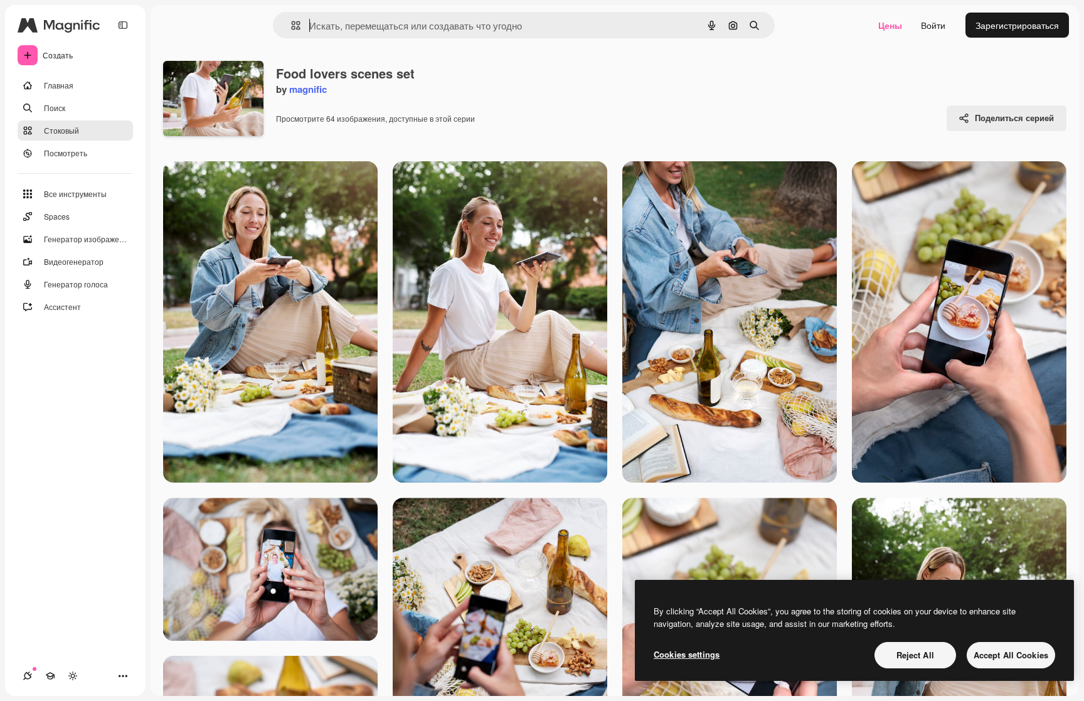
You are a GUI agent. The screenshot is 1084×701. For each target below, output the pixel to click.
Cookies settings (687, 654)
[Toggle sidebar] (123, 25)
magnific (308, 89)
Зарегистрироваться (1017, 25)
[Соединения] (28, 676)
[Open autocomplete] (291, 25)
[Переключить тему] (73, 676)
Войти (933, 25)
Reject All (915, 655)
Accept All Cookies (1011, 655)
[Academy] (50, 676)
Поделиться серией (1014, 118)
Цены (890, 25)
